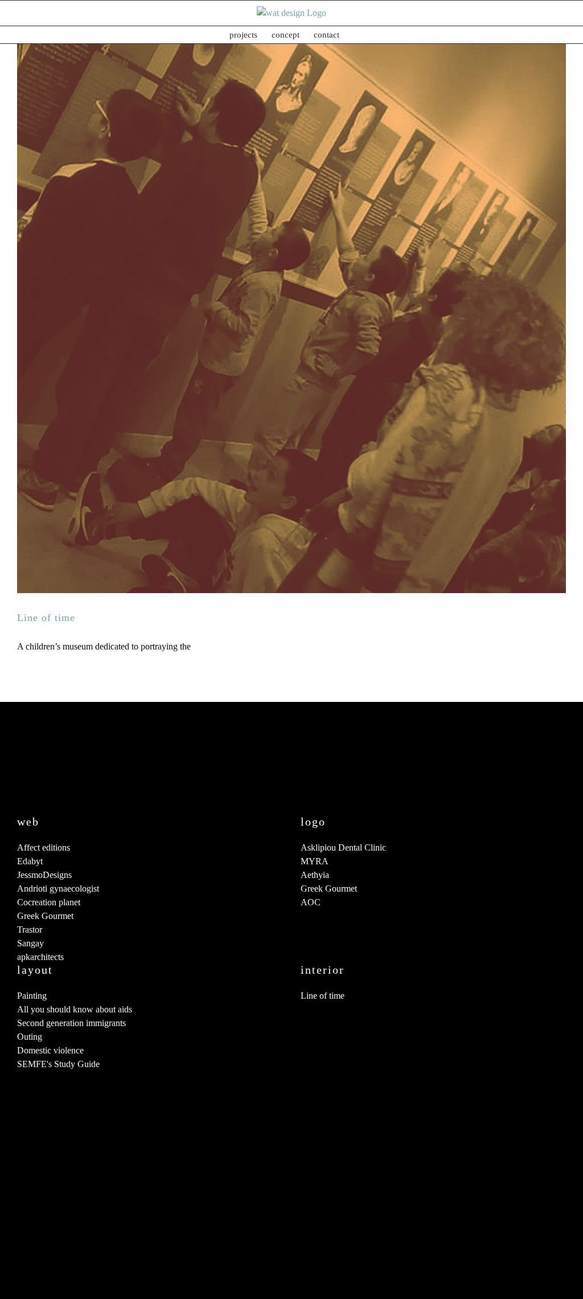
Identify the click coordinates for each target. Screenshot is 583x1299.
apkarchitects (40, 957)
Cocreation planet (48, 902)
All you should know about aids (74, 1009)
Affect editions (43, 847)
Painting (32, 995)
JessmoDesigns (44, 875)
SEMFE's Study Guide (58, 1064)
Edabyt (30, 861)
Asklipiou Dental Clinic (343, 847)
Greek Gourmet (45, 916)
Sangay (30, 943)
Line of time (46, 617)
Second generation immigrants (71, 1023)
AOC (311, 902)
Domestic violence (50, 1050)
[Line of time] (291, 318)
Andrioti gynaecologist (58, 888)
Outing (29, 1036)
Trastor (29, 929)
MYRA (315, 861)
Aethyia (315, 875)
